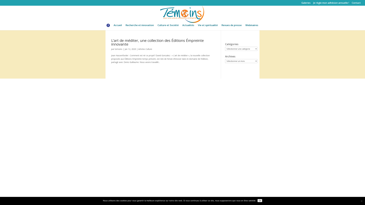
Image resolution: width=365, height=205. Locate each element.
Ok (260, 200)
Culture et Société (168, 25)
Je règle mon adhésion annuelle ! (331, 3)
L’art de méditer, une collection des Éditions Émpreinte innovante (157, 42)
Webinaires (251, 25)
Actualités (188, 25)
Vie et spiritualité (208, 25)
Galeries (306, 3)
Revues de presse (231, 25)
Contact (356, 3)
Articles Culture (145, 49)
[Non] (361, 201)
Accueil (118, 25)
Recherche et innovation (139, 25)
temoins (118, 49)
